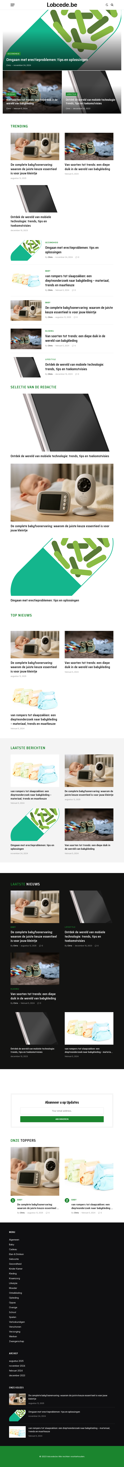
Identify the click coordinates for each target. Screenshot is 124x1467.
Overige (13, 1307)
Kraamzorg (14, 1278)
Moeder (13, 1288)
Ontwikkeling (15, 1293)
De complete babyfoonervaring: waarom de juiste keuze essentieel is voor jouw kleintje (34, 169)
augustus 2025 (16, 1361)
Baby (48, 271)
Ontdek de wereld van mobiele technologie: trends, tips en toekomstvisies (91, 101)
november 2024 (17, 1365)
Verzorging (14, 1331)
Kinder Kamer (16, 1268)
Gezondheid (13, 54)
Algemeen (14, 1239)
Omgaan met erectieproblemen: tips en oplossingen (47, 59)
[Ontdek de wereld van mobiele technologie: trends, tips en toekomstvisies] (91, 92)
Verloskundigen (17, 1322)
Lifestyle (71, 94)
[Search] (111, 5)
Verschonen (15, 1326)
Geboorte (14, 1259)
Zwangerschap (16, 1341)
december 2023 (17, 1375)
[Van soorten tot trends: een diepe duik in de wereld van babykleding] (32, 92)
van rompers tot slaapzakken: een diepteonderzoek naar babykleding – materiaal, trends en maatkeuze (77, 280)
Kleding (11, 94)
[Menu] (13, 5)
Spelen (12, 1317)
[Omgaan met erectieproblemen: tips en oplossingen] (62, 40)
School (12, 1312)
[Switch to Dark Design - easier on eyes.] (107, 4)
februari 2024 (16, 1370)
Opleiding (14, 1297)
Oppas (12, 1302)
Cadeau (13, 1249)
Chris (8, 65)
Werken (13, 1336)
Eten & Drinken (16, 1254)
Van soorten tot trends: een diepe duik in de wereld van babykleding (31, 101)
